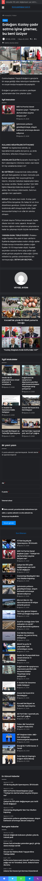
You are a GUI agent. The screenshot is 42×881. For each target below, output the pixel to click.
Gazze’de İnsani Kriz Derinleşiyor (30, 409)
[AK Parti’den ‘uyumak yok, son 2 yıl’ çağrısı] (31, 424)
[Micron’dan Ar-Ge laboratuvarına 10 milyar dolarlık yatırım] (8, 603)
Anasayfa (7, 15)
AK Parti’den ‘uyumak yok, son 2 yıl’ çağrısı (31, 432)
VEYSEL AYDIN (10, 39)
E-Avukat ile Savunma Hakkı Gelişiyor (8, 410)
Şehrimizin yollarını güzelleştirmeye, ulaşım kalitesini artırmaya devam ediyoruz (27, 590)
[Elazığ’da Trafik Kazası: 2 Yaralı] (8, 749)
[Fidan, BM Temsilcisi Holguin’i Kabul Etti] (8, 727)
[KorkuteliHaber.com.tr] (21, 7)
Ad (3, 483)
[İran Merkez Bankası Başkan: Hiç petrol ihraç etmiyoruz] (8, 636)
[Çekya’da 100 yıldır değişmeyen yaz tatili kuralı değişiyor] (8, 568)
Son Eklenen (21, 533)
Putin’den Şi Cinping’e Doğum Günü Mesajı (26, 757)
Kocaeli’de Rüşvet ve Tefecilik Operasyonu (11, 432)
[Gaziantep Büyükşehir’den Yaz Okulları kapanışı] (8, 579)
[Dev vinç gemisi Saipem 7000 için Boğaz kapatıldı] (8, 614)
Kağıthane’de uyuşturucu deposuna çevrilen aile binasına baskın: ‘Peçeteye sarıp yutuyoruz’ (30, 383)
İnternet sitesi (7, 500)
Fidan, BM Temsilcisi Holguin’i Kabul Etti (25, 725)
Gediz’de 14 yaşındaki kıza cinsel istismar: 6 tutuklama (10, 380)
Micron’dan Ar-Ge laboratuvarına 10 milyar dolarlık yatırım (27, 602)
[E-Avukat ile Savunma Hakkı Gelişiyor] (11, 400)
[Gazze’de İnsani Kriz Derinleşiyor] (31, 400)
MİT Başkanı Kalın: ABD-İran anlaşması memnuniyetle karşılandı (27, 737)
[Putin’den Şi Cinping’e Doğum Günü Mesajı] (8, 759)
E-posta (5, 492)
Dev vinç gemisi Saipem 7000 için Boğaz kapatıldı (28, 612)
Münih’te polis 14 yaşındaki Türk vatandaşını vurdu (25, 646)
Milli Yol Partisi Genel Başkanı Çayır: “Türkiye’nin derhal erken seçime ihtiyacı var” (28, 555)
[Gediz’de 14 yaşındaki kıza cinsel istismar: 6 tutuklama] (11, 370)
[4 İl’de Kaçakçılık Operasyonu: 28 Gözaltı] (8, 544)
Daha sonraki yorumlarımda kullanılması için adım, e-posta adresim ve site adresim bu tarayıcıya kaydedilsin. (19, 512)
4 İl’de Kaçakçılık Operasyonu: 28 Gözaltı (27, 542)
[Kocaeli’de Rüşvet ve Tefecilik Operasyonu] (11, 424)
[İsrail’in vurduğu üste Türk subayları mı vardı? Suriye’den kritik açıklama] (8, 625)
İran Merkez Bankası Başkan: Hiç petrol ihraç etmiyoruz (27, 635)
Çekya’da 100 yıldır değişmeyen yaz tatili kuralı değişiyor (26, 567)
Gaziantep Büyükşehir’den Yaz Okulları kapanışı (28, 577)
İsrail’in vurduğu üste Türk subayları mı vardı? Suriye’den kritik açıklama (28, 624)
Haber (14, 15)
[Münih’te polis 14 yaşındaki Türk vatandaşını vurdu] (8, 647)
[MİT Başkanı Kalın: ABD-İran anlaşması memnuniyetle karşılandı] (8, 737)
